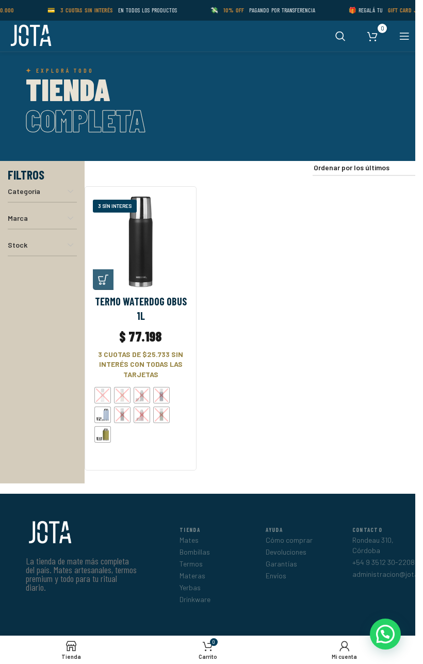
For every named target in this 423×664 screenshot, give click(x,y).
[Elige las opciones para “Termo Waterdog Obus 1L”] (103, 279)
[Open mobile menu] (404, 36)
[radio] (102, 395)
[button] (385, 634)
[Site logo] (30, 35)
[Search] (340, 36)
